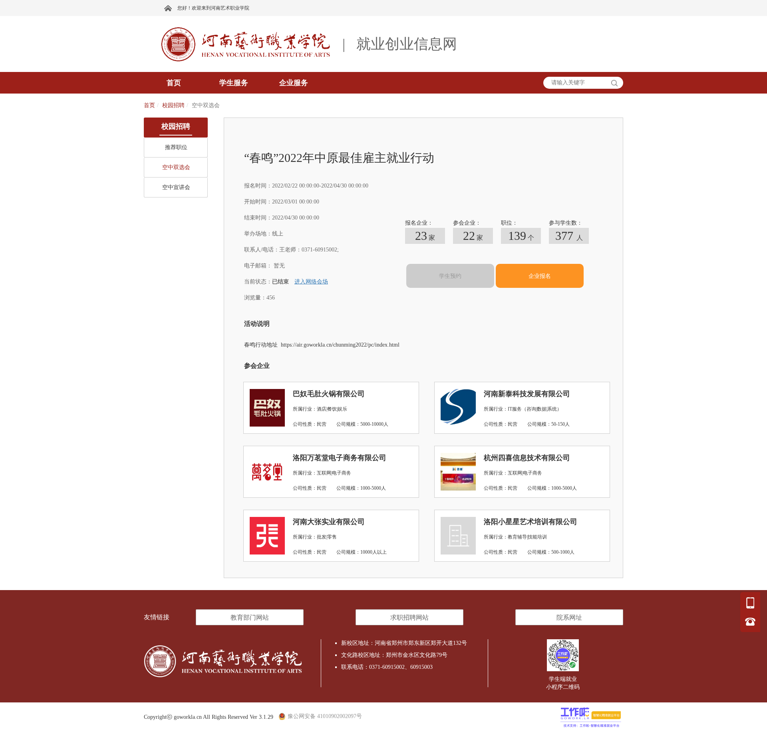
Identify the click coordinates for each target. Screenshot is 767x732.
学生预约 (450, 276)
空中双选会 (176, 167)
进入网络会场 (311, 282)
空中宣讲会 (176, 187)
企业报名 (540, 276)
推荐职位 (176, 147)
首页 (149, 105)
